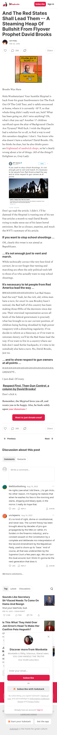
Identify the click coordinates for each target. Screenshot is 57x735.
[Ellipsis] (53, 486)
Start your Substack (21, 721)
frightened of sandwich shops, (22, 148)
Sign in (51, 4)
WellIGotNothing (17, 486)
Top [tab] (5, 588)
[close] (48, 636)
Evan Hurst (20, 611)
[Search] (52, 589)
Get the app (43, 721)
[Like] (5, 50)
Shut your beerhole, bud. (14, 607)
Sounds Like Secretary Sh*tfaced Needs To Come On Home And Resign (20, 600)
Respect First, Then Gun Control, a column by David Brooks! (25, 387)
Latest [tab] (13, 588)
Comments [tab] (9, 459)
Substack (14, 728)
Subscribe (40, 4)
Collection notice (28, 714)
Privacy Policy (33, 701)
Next (47, 438)
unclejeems (14, 515)
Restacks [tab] (21, 459)
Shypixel (13, 41)
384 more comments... (12, 574)
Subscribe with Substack (30, 688)
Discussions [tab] (24, 588)
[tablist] (15, 459)
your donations (17, 409)
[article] (28, 606)
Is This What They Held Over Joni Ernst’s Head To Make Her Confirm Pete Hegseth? (20, 626)
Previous (11, 438)
